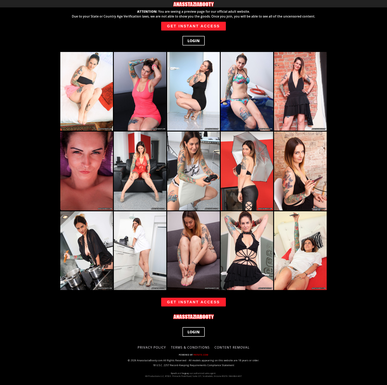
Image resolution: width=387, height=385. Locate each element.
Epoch (174, 373)
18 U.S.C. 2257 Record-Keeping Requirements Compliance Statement (193, 365)
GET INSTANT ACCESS (193, 26)
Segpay (186, 373)
